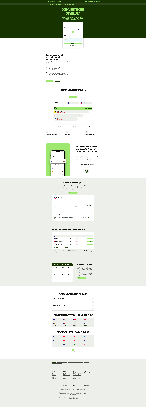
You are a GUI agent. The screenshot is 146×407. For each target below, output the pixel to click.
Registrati (98, 1)
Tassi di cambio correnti (55, 254)
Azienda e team (54, 372)
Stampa (53, 374)
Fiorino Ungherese (77, 345)
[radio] (55, 214)
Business (56, 1)
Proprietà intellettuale (65, 385)
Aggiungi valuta (58, 247)
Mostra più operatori (73, 122)
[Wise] (47, 1)
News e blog (75, 372)
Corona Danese (65, 338)
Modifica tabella (65, 247)
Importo (65, 27)
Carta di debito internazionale (66, 374)
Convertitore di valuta (76, 374)
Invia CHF (90, 244)
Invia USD (90, 238)
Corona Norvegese (77, 338)
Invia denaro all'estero (65, 372)
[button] (65, 247)
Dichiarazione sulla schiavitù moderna (88, 384)
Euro (64, 345)
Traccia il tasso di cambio (73, 45)
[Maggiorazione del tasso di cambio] (65, 115)
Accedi (95, 1)
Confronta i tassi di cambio (76, 378)
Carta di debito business (66, 378)
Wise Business (64, 377)
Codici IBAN (74, 376)
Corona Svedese (86, 338)
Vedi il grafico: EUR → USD (91, 277)
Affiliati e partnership (54, 377)
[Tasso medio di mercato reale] (70, 108)
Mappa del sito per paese (76, 384)
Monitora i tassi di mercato (82, 277)
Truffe (74, 385)
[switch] (73, 32)
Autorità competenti (86, 385)
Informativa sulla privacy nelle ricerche (78, 373)
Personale (52, 1)
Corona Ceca (55, 338)
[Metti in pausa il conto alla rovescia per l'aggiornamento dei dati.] (84, 251)
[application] (73, 206)
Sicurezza (53, 373)
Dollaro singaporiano (56, 345)
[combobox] (79, 29)
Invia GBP (90, 241)
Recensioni (53, 379)
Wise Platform (64, 376)
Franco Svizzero (86, 345)
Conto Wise (64, 373)
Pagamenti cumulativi (65, 379)
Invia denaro (73, 43)
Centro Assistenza (54, 378)
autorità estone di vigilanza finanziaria (65, 397)
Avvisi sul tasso (75, 377)
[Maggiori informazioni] (56, 267)
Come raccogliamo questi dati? (87, 126)
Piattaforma (59, 1)
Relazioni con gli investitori (55, 376)
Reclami (64, 384)
